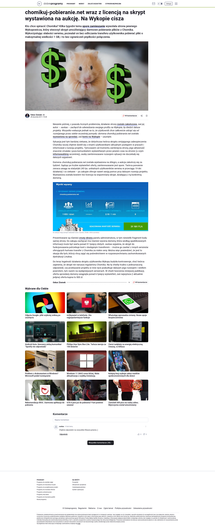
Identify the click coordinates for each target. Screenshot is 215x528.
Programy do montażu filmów (46, 489)
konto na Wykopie (91, 136)
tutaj (78, 523)
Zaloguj (168, 4)
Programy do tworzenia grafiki (46, 497)
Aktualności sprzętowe (79, 484)
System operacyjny (78, 489)
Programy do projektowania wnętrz (47, 487)
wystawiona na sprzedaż (65, 136)
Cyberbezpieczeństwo (78, 487)
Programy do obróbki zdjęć (45, 482)
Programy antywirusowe (44, 492)
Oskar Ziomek (36, 115)
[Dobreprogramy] (55, 3)
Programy (71, 4)
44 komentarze (131, 116)
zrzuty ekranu (86, 237)
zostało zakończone (127, 124)
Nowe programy (41, 499)
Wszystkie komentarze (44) (100, 443)
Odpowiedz (64, 434)
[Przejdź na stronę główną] (39, 5)
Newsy (81, 4)
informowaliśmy (61, 154)
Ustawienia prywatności (142, 508)
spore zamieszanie (93, 26)
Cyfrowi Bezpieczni (113, 4)
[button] (160, 3)
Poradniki (75, 482)
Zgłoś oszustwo (95, 4)
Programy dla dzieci (43, 494)
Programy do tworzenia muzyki (46, 484)
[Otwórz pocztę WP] (153, 3)
